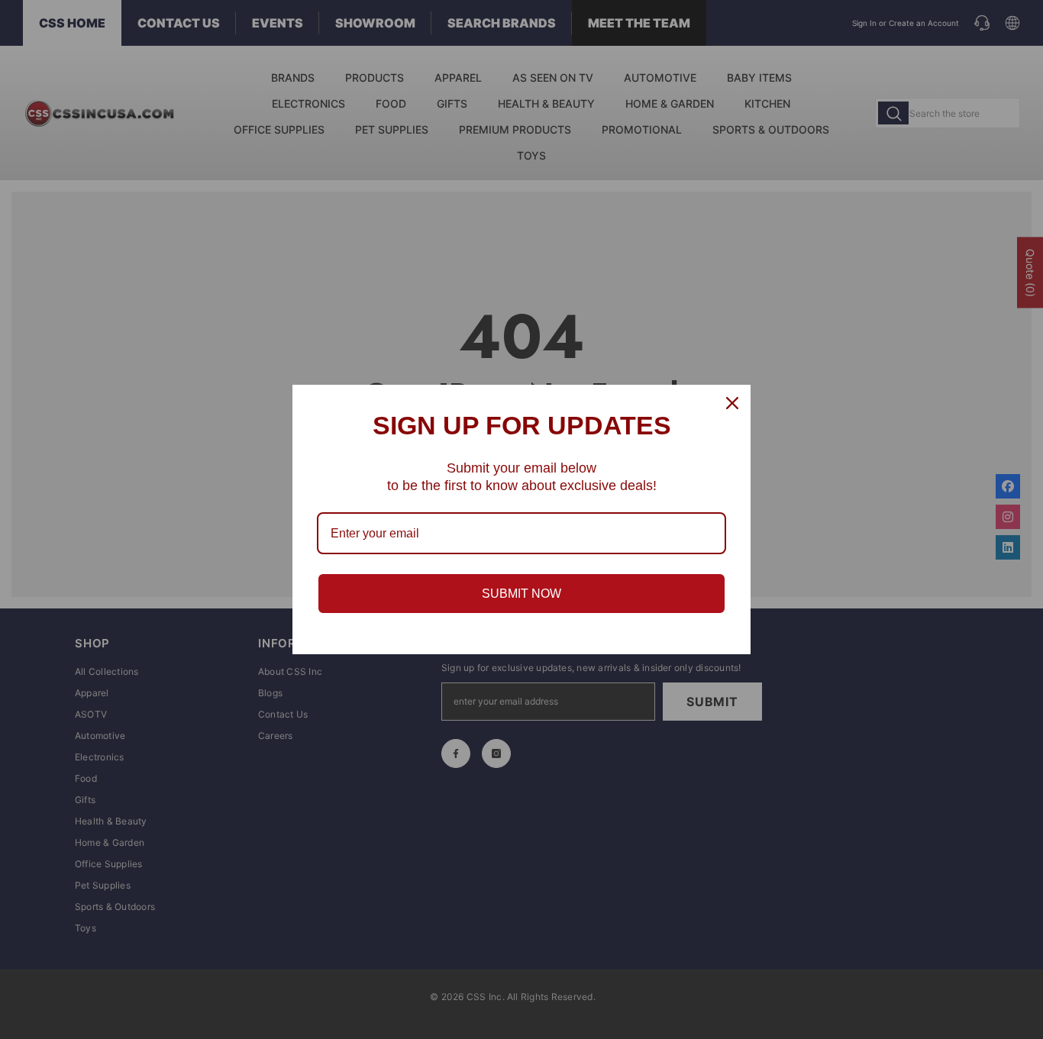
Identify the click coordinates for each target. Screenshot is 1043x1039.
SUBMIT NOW (521, 593)
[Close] (732, 403)
